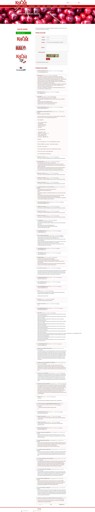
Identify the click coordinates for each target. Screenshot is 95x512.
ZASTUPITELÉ (32, 6)
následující (61, 504)
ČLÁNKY (38, 6)
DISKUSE (49, 6)
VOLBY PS (55, 6)
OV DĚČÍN (18, 6)
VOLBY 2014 (61, 6)
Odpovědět (55, 75)
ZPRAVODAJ (69, 6)
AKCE (44, 6)
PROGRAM (24, 6)
